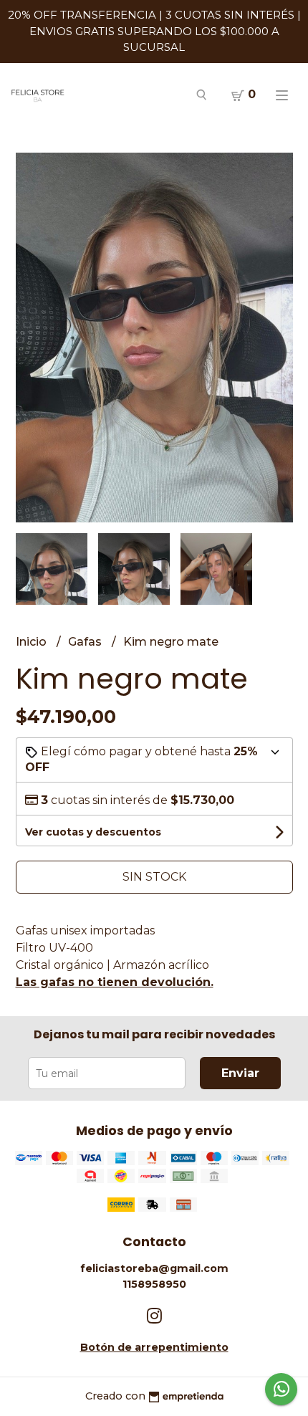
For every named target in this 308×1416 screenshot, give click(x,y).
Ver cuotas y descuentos (93, 832)
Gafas (86, 642)
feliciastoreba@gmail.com (154, 1268)
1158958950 (154, 1284)
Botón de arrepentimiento (154, 1347)
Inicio (32, 642)
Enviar (240, 1073)
